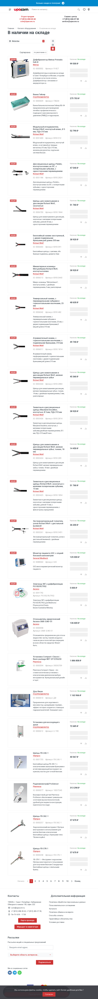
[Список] (53, 49)
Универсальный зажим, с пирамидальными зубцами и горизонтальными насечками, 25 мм (48, 302)
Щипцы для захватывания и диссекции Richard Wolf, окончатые (46, 203)
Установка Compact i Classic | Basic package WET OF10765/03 (47, 658)
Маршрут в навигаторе (27, 927)
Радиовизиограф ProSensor (46, 784)
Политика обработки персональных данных (67, 902)
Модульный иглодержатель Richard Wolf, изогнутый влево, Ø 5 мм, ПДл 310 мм (49, 129)
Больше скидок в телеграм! (49, 3)
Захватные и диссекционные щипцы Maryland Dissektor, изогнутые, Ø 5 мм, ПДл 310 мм (47, 409)
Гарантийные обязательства (60, 919)
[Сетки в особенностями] (53, 45)
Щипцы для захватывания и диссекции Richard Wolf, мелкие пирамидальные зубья (48, 375)
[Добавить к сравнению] (86, 81)
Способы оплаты (56, 915)
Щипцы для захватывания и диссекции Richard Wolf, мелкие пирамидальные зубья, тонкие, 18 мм (48, 448)
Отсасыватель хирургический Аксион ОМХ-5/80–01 (46, 620)
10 (67, 881)
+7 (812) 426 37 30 (70, 19)
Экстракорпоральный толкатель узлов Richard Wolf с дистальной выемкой (48, 523)
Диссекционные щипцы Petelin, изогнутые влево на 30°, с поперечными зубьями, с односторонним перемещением (48, 167)
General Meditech (40, 558)
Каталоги (53, 909)
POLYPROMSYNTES (41, 97)
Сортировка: (25, 52)
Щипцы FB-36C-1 (41, 816)
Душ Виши (38, 691)
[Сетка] (53, 41)
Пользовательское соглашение (62, 905)
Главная (11, 28)
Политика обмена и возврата (61, 912)
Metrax (36, 65)
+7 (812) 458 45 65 (27, 19)
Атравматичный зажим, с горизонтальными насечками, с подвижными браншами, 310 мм (48, 340)
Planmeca (37, 662)
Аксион (36, 589)
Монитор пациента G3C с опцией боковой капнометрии (48, 554)
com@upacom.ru (27, 21)
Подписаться (44, 962)
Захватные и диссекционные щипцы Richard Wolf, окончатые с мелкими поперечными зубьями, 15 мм (48, 485)
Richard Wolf (38, 134)
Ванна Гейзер (39, 94)
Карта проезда (27, 920)
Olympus (36, 756)
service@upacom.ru (70, 21)
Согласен (49, 994)
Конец (77, 881)
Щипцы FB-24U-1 (41, 753)
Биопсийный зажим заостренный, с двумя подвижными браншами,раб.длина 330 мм (48, 238)
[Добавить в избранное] (81, 81)
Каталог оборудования (27, 28)
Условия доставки (56, 922)
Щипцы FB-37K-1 (40, 848)
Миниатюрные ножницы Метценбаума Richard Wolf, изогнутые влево (45, 268)
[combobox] (30, 955)
